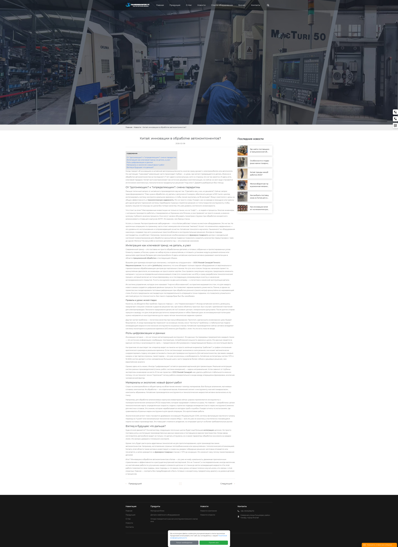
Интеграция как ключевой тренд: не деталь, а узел (148, 160)
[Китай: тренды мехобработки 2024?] (243, 174)
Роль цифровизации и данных (140, 162)
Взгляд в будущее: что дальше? (140, 167)
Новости (137, 127)
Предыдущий (135, 484)
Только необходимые (184, 543)
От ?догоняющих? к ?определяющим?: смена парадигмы (151, 157)
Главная (129, 127)
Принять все (214, 543)
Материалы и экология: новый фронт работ (145, 165)
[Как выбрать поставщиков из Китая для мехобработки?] (243, 197)
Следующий (226, 484)
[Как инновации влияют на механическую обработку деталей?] (243, 208)
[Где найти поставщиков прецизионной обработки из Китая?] (243, 151)
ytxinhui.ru (157, 265)
